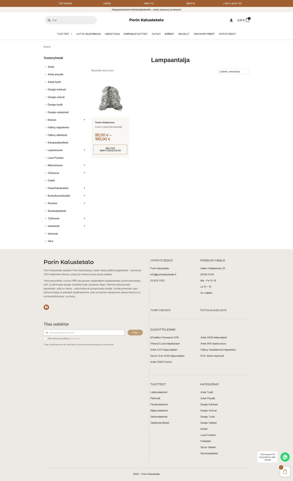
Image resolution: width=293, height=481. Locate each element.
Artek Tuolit (206, 392)
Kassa (107, 3)
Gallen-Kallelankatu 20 (212, 268)
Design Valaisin (208, 422)
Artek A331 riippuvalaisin (163, 349)
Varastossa (112, 34)
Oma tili (149, 3)
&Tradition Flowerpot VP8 (164, 337)
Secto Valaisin (208, 447)
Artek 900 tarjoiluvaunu (213, 343)
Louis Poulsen (208, 435)
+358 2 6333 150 (232, 3)
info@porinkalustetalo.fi (163, 274)
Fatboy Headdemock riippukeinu (218, 349)
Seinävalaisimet (158, 416)
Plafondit (155, 398)
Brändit (170, 34)
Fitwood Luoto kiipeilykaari (165, 343)
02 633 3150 (157, 280)
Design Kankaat (209, 404)
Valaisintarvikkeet (159, 422)
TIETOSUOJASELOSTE (213, 310)
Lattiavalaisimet (158, 392)
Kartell (203, 428)
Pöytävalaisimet (159, 404)
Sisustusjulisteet (209, 453)
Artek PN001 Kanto (161, 361)
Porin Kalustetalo (146, 20)
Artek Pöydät (207, 398)
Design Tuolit (207, 416)
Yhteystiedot (227, 34)
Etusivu (47, 46)
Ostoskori (65, 3)
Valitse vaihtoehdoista (110, 149)
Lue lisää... (70, 296)
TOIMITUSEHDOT (160, 310)
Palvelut (184, 34)
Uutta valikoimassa (88, 34)
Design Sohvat (208, 410)
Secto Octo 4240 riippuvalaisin (167, 355)
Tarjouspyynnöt (204, 34)
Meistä (190, 3)
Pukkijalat (205, 441)
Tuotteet (63, 34)
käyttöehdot (75, 338)
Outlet (156, 34)
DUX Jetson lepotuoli (212, 355)
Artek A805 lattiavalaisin (213, 337)
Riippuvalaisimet (159, 410)
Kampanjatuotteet (136, 34)
